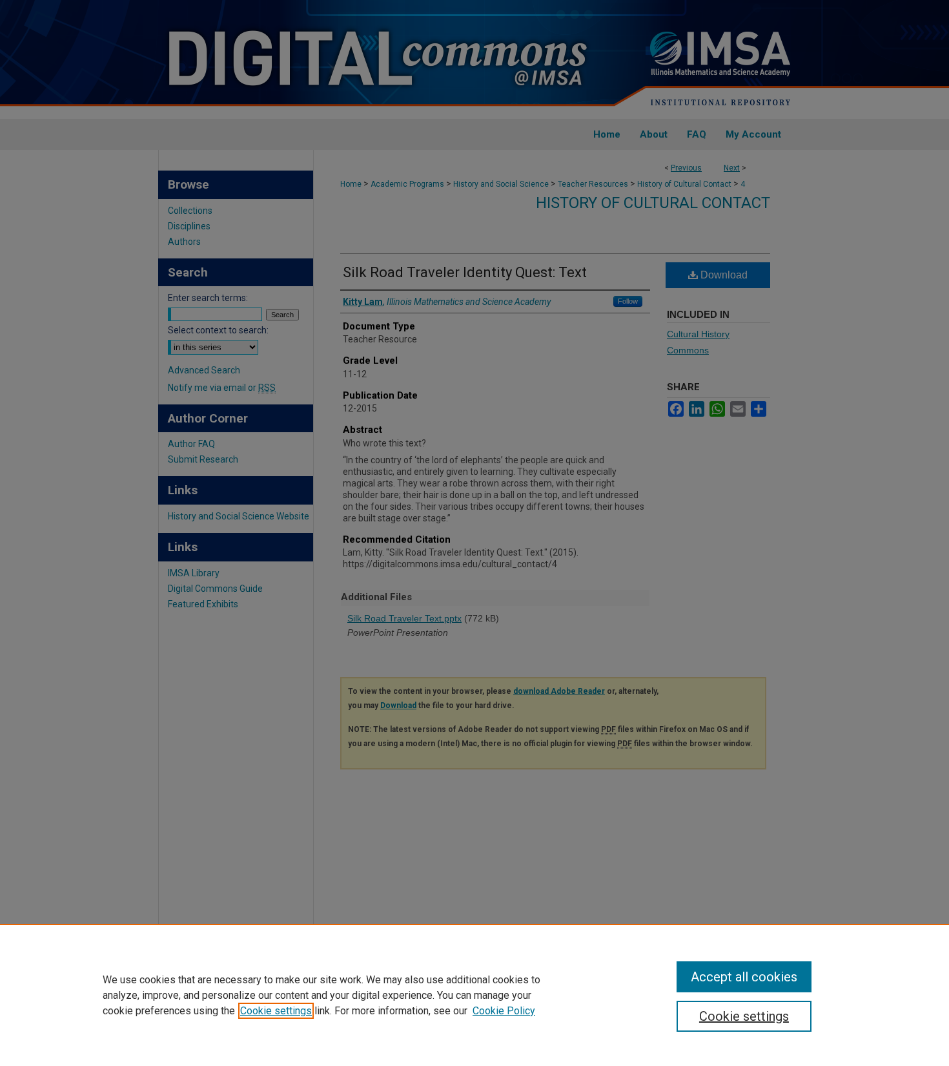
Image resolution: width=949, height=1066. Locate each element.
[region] (474, 995)
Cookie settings (276, 1011)
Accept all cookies (744, 977)
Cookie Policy (504, 1011)
